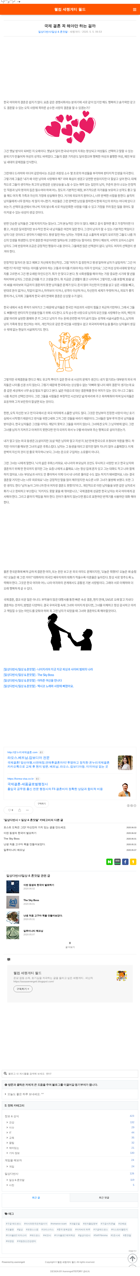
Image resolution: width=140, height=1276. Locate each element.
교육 (71, 1137)
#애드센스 (35, 1235)
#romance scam (59, 1223)
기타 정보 (71, 1152)
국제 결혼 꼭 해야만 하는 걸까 (70, 26)
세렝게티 (75, 31)
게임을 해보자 (69, 1160)
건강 (71, 1122)
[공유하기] (20, 810)
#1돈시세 (115, 1235)
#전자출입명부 (90, 1223)
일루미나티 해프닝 (14, 849)
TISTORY (78, 1271)
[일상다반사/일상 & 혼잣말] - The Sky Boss (29, 674)
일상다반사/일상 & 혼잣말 (53, 31)
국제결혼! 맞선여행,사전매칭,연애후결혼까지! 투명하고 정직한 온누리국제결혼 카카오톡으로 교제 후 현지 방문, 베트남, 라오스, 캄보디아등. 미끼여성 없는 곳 (58, 764)
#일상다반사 (84, 1235)
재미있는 (71, 1147)
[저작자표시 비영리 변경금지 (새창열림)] (131, 805)
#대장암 (10, 1241)
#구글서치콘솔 (108, 1223)
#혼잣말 (127, 1235)
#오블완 (10, 1229)
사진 (71, 1185)
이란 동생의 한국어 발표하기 (20, 832)
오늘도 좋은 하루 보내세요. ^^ (25, 1094)
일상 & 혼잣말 (29, 819)
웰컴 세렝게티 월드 (70, 9)
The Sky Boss (12, 838)
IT (71, 1132)
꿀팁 (71, 1142)
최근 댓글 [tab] (104, 1197)
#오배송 (122, 1223)
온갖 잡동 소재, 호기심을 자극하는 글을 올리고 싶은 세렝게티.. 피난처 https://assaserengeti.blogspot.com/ (53, 979)
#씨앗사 (47, 1235)
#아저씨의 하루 (82, 1229)
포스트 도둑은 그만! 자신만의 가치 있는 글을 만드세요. (35, 827)
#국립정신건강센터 (26, 1241)
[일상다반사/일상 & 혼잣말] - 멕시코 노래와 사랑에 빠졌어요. (38, 686)
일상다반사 (11, 819)
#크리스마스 (48, 1229)
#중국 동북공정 (64, 1229)
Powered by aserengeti (13, 1262)
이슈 (71, 1127)
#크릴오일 (75, 1223)
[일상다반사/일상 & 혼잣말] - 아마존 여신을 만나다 (33, 680)
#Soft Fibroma (101, 1235)
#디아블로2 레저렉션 (64, 1235)
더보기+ (133, 1251)
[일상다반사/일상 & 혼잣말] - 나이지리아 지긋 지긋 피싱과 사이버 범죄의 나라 (48, 669)
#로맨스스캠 (32, 1229)
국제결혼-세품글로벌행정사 (27, 784)
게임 (71, 1166)
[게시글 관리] (27, 810)
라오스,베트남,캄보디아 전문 (28, 758)
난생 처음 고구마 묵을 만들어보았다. (25, 844)
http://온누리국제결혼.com (22, 752)
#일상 (20, 1229)
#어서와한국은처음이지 (35, 1223)
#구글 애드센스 (13, 1223)
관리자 (86, 1271)
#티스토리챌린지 (119, 1229)
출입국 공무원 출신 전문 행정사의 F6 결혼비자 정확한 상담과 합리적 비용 (55, 788)
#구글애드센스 (101, 1229)
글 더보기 (70, 947)
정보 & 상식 (69, 1116)
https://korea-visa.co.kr (20, 778)
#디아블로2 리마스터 (16, 1235)
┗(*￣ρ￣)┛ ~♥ (10, 1)
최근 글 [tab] (36, 1197)
